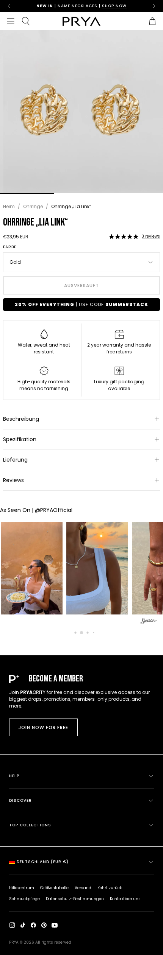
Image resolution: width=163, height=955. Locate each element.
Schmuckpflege (24, 899)
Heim (9, 206)
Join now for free (43, 727)
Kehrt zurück (109, 888)
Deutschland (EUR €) (43, 862)
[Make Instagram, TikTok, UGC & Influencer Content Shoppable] (149, 622)
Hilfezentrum (21, 888)
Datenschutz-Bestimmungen (75, 899)
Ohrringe (33, 206)
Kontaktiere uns (125, 899)
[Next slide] (154, 6)
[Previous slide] (9, 6)
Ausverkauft (81, 285)
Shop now (114, 6)
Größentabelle (54, 888)
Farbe (9, 247)
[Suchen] (25, 21)
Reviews (13, 480)
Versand (83, 888)
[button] (123, 236)
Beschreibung (21, 419)
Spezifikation (19, 439)
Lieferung (15, 460)
